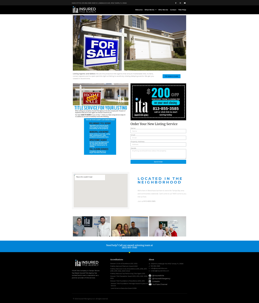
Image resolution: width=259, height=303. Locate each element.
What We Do (149, 10)
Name (133, 128)
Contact (173, 10)
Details (133, 148)
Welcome (139, 10)
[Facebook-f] (176, 3)
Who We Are (163, 10)
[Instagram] (180, 3)
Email (133, 135)
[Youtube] (185, 3)
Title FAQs (182, 10)
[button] (75, 226)
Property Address (137, 141)
